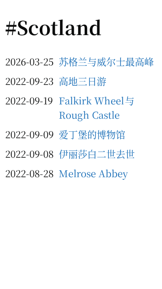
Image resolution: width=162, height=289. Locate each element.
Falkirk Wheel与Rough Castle (96, 107)
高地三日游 (82, 81)
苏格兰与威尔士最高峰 (106, 61)
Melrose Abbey (93, 173)
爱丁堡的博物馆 (92, 134)
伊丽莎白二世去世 (97, 153)
